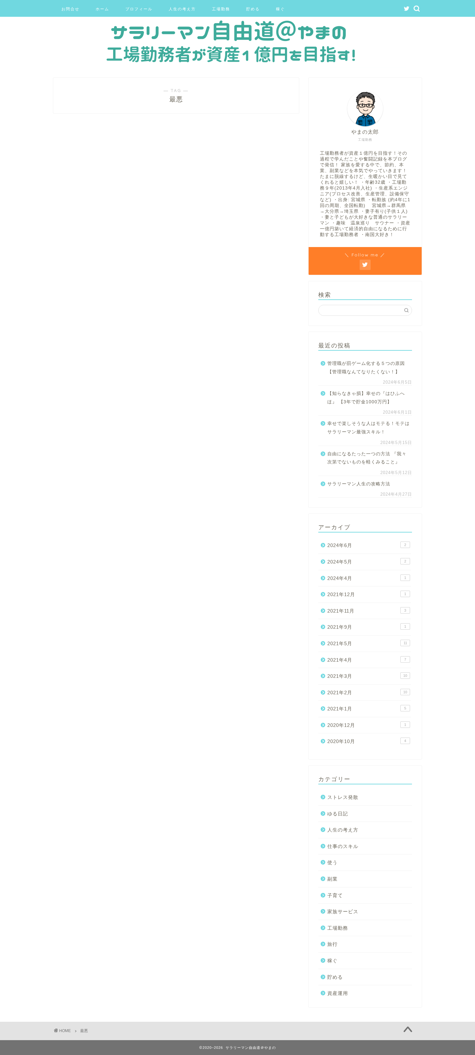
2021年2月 (367, 692)
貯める (253, 8)
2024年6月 (366, 545)
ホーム (102, 8)
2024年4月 (366, 578)
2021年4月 (366, 660)
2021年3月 (367, 676)
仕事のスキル (342, 846)
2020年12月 (366, 725)
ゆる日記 (337, 813)
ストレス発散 (342, 797)
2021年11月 (366, 611)
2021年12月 (366, 594)
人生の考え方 (182, 8)
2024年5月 (366, 561)
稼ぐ (280, 8)
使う (332, 862)
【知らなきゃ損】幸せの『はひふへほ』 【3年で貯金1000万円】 (366, 397)
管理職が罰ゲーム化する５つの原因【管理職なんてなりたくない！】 (366, 367)
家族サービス (342, 911)
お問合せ (70, 8)
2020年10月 (366, 741)
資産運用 (337, 993)
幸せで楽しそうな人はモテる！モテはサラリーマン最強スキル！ (368, 427)
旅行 (332, 944)
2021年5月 (367, 643)
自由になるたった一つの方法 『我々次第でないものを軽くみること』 (366, 458)
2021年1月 (366, 708)
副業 (332, 879)
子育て (335, 895)
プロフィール (139, 8)
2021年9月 (366, 627)
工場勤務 (221, 8)
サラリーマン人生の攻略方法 (358, 483)
